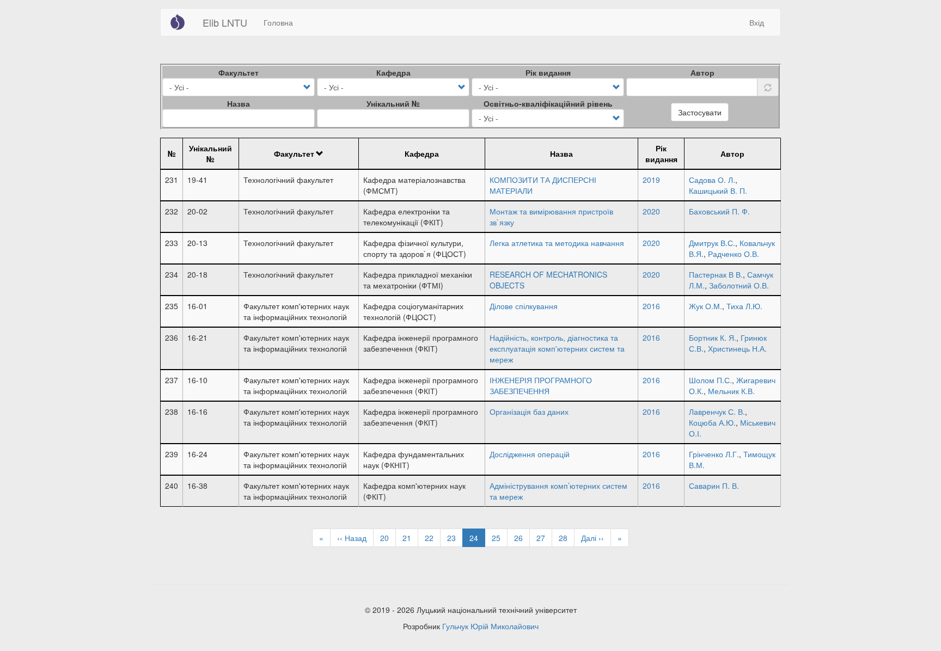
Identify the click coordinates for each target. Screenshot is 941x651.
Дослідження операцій (530, 454)
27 (544, 537)
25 (500, 537)
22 (433, 537)
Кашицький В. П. (718, 190)
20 (388, 537)
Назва (238, 103)
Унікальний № (393, 103)
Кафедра (393, 72)
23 (455, 537)
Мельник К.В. (731, 390)
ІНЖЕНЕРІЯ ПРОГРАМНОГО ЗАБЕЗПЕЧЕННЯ (541, 385)
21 (410, 537)
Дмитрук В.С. (712, 242)
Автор (702, 72)
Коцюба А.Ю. (712, 422)
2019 (651, 179)
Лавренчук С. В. (717, 411)
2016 (651, 305)
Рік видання (548, 72)
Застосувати (700, 112)
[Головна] (181, 21)
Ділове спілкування (524, 305)
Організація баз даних (529, 411)
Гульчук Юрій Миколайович (490, 626)
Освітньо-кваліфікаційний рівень (548, 103)
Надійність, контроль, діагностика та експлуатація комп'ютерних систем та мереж (557, 348)
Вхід (756, 22)
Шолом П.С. (710, 379)
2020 (651, 211)
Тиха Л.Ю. (744, 305)
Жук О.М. (705, 305)
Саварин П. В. (714, 485)
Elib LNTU (225, 22)
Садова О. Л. (712, 179)
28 (567, 537)
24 (477, 539)
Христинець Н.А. (737, 348)
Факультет (238, 72)
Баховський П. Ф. (719, 211)
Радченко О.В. (733, 253)
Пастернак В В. (716, 274)
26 (522, 537)
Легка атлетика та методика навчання (557, 242)
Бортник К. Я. (712, 337)
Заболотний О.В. (739, 285)
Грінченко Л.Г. (714, 454)
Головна (278, 22)
